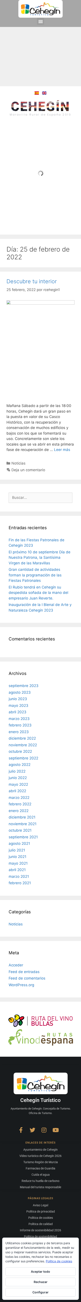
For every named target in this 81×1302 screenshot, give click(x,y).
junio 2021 (17, 856)
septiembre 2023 (23, 686)
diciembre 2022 (22, 738)
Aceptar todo (40, 1271)
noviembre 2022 (23, 745)
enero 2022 (19, 811)
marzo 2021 (19, 876)
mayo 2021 (18, 863)
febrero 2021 (20, 883)
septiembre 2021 (23, 837)
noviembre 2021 (23, 824)
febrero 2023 (20, 725)
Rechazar (41, 1282)
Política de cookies (59, 1261)
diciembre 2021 (22, 817)
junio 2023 (18, 699)
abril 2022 (17, 791)
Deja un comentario (28, 470)
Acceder (16, 965)
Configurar (40, 1292)
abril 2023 (17, 712)
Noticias (18, 463)
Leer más (62, 450)
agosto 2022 (19, 764)
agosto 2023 (20, 692)
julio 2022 (17, 771)
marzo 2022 (19, 797)
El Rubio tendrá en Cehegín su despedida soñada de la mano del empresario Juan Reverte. (38, 592)
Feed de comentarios (27, 978)
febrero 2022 (20, 804)
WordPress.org (21, 985)
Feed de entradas (24, 972)
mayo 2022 (18, 784)
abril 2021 (17, 870)
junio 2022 (18, 778)
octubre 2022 (20, 751)
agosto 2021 (19, 843)
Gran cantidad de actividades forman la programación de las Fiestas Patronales (35, 575)
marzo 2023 (19, 719)
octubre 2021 (20, 830)
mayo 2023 (18, 705)
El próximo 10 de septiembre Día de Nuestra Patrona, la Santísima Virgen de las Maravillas (39, 557)
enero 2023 (19, 732)
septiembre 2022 (23, 758)
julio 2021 (17, 850)
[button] (40, 21)
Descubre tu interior (31, 281)
